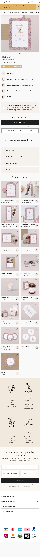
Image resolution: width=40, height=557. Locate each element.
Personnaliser (20, 122)
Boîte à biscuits (25, 273)
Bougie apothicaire (26, 297)
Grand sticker (25, 346)
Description (10, 150)
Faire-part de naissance (8, 200)
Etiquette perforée (26, 322)
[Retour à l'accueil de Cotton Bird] (7, 2)
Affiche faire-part (6, 273)
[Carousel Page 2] (20, 53)
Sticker (3, 372)
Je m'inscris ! (20, 480)
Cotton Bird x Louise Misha (15, 157)
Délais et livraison (12, 170)
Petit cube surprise (7, 322)
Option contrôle (11, 163)
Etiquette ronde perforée (5, 347)
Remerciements (6, 249)
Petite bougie (5, 297)
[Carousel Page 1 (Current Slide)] (19, 53)
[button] (38, 7)
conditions (11, 486)
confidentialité (30, 484)
